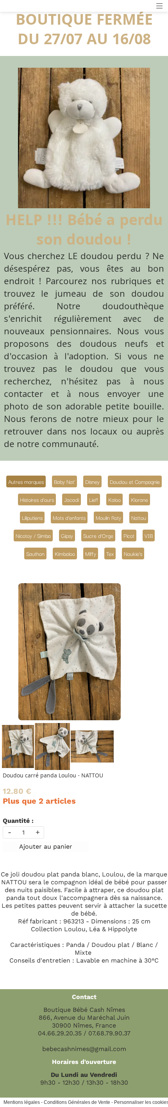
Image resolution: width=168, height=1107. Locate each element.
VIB (149, 535)
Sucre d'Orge (98, 535)
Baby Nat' (64, 481)
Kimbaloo (65, 553)
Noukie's (133, 553)
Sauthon (35, 553)
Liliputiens (32, 517)
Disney (92, 481)
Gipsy (67, 535)
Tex (110, 553)
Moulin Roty (108, 517)
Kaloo (114, 499)
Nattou (138, 517)
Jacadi (71, 499)
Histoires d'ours (37, 499)
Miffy (90, 553)
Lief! (93, 499)
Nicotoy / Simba (33, 535)
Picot (128, 535)
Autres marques (26, 481)
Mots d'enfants (69, 517)
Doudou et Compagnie (135, 481)
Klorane (139, 499)
